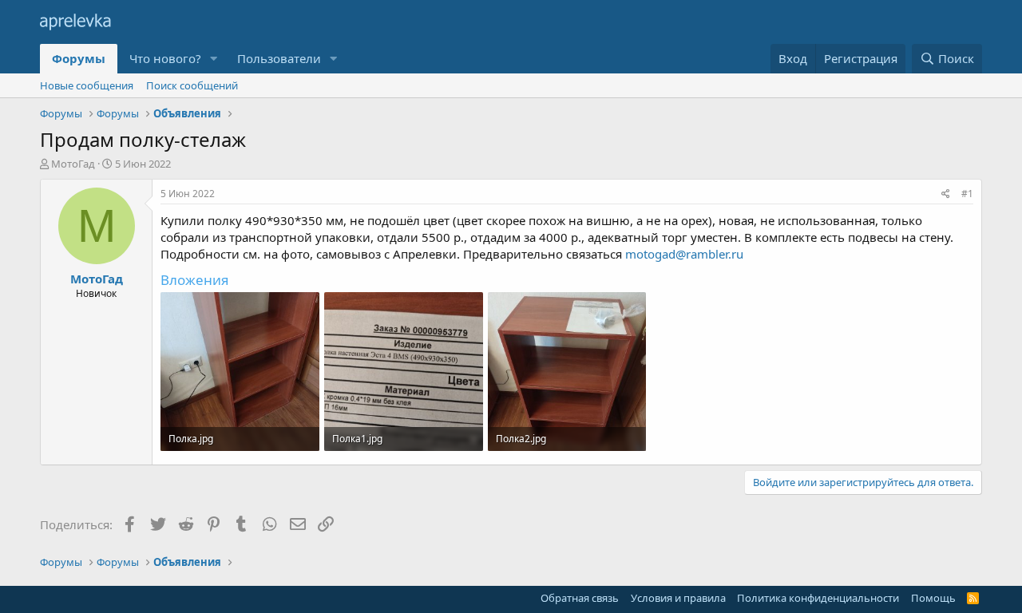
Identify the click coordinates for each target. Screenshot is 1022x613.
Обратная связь (580, 598)
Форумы (78, 58)
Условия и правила (678, 598)
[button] (214, 58)
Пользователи (279, 58)
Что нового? (165, 58)
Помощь (933, 598)
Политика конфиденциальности (818, 598)
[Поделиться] (946, 194)
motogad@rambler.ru (684, 254)
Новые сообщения (86, 85)
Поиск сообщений (192, 85)
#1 (967, 193)
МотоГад (73, 163)
